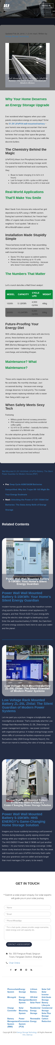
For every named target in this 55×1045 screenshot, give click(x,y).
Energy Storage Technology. (27, 1032)
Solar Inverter (45, 993)
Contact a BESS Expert (19, 944)
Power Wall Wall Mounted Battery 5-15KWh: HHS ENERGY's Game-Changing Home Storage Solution (23, 819)
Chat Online (14, 963)
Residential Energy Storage (35, 1010)
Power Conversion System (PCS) (24, 1022)
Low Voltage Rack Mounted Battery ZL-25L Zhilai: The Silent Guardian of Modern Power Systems (27, 705)
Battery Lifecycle (46, 1003)
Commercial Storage (47, 1009)
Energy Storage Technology (17, 36)
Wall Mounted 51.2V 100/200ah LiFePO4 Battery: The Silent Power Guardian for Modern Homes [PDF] (27, 472)
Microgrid (11, 997)
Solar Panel (35, 1002)
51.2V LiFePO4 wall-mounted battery (27, 124)
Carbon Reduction (46, 1020)
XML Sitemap (27, 1035)
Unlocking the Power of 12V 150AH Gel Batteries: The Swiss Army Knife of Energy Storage (26, 504)
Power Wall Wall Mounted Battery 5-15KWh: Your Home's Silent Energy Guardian (26, 596)
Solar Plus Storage (46, 1014)
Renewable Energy (35, 1020)
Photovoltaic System (13, 990)
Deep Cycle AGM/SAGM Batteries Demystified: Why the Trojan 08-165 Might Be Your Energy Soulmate (27, 489)
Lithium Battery (33, 990)
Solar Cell (46, 989)
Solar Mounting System (23, 1010)
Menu (45, 6)
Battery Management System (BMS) (13, 1022)
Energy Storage (22, 990)
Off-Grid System (33, 998)
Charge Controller (11, 1009)
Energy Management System (25, 1000)
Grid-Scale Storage (46, 998)
